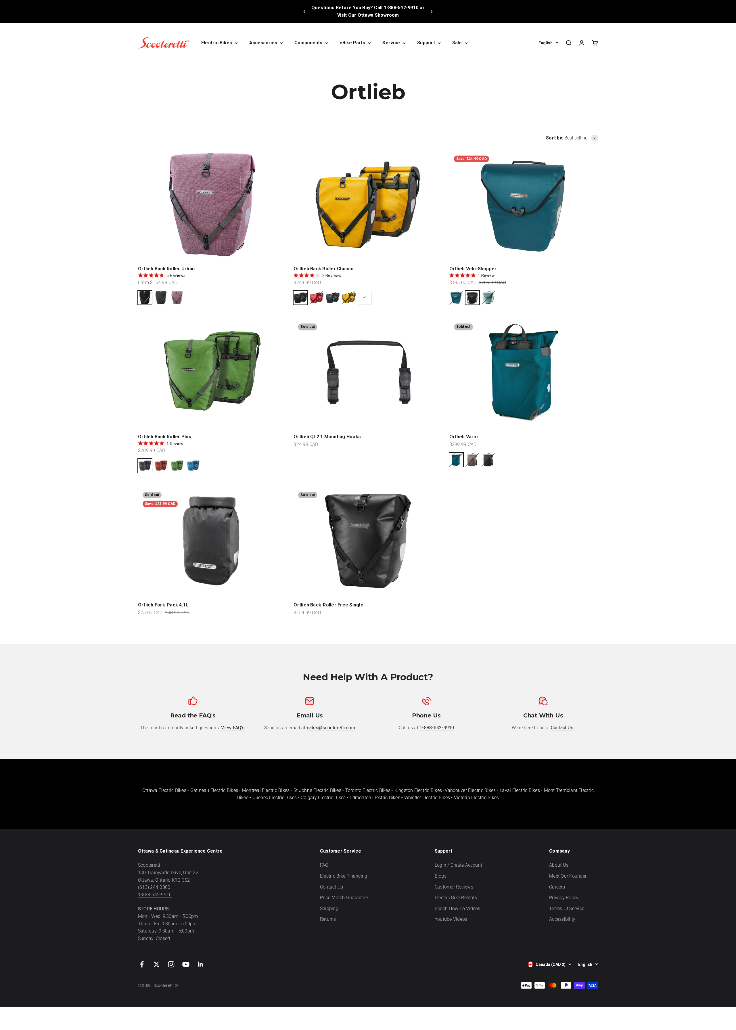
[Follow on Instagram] (171, 964)
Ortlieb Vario (463, 436)
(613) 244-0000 (154, 887)
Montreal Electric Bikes (266, 790)
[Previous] (304, 11)
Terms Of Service (566, 908)
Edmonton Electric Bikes (375, 797)
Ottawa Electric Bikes (164, 790)
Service (391, 42)
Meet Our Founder (567, 876)
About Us (558, 865)
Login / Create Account (458, 865)
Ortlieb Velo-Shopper (473, 268)
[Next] (432, 11)
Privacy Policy (563, 897)
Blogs (440, 876)
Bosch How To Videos (457, 908)
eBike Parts (352, 42)
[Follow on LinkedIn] (200, 964)
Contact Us (331, 887)
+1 (365, 298)
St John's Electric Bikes (318, 790)
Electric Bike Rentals (456, 897)
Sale (457, 42)
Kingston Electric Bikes (418, 790)
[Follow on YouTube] (186, 964)
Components (308, 42)
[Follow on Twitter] (156, 964)
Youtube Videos (451, 919)
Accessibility (562, 919)
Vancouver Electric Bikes (470, 790)
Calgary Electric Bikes (323, 797)
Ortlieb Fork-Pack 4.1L (163, 605)
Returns (328, 919)
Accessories (263, 42)
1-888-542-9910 (155, 894)
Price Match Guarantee (344, 897)
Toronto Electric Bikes (367, 790)
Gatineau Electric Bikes (214, 790)
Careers (557, 887)
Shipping (329, 908)
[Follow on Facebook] (142, 964)
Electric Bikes (216, 42)
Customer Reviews (454, 887)
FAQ (324, 865)
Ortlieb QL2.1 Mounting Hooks (327, 436)
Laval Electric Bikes (520, 790)
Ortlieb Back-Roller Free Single (328, 605)
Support (426, 42)
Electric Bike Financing (343, 876)
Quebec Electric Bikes (275, 797)
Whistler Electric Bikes (427, 797)
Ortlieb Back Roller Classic (323, 268)
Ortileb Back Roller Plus (164, 436)
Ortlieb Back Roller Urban (166, 268)
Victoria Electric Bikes (476, 797)
